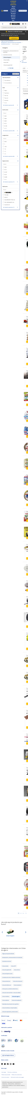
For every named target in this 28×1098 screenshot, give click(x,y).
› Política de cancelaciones (16, 1074)
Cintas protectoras (6, 981)
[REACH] (3, 1046)
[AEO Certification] (16, 1040)
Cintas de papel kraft (8, 65)
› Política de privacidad (5, 1074)
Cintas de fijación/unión (7, 973)
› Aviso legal (3, 1072)
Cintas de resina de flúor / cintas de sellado (11, 992)
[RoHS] (22, 1040)
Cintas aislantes (5, 1000)
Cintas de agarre (7, 57)
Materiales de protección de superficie (10, 1004)
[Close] (26, 31)
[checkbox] (10, 80)
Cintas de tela (17, 969)
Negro (5, 90)
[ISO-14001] (10, 1040)
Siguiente (26, 913)
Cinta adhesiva (7, 80)
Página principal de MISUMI (7, 41)
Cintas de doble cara (6, 985)
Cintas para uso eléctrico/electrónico (10, 988)
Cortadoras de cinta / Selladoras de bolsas (11, 977)
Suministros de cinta (5, 44)
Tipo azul (6, 98)
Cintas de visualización (16, 1000)
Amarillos (6, 100)
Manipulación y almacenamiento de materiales (11, 42)
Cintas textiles (6, 60)
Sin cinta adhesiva (8, 82)
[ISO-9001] (3, 1040)
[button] (23, 11)
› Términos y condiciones (12, 1072)
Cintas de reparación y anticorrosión (10, 1011)
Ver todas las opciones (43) (8, 156)
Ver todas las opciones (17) (8, 182)
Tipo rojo (6, 95)
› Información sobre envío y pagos (17, 1077)
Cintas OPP (6, 62)
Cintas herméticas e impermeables (9, 1007)
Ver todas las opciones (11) (8, 207)
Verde (5, 102)
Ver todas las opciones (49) (8, 130)
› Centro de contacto (5, 1077)
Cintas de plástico (17, 985)
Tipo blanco (6, 93)
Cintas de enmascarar (17, 981)
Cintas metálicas (5, 996)
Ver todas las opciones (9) (8, 105)
